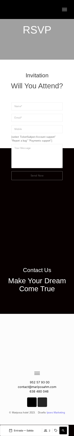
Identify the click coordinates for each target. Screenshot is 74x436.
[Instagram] (42, 402)
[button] (63, 430)
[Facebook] (32, 402)
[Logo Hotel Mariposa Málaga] (11, 11)
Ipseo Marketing (56, 412)
